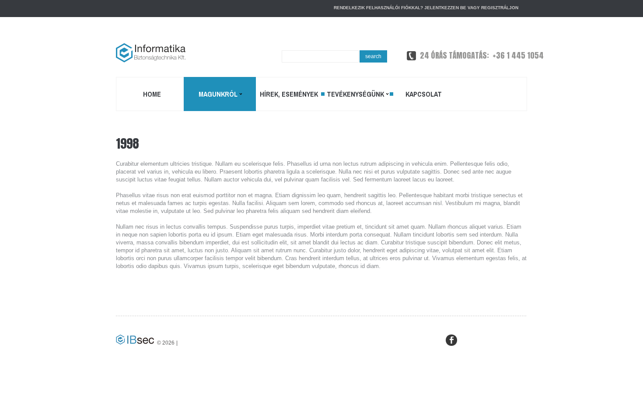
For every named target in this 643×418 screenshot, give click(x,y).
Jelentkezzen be (445, 7)
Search (373, 56)
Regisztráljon (499, 7)
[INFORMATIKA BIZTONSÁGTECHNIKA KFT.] (150, 53)
